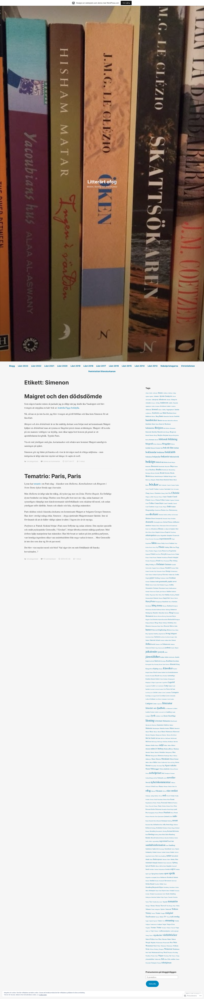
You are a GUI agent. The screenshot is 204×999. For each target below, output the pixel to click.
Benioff (147, 435)
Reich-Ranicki (157, 821)
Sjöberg (175, 862)
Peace (147, 806)
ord (164, 795)
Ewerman (156, 539)
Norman (172, 773)
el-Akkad (166, 529)
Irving (168, 633)
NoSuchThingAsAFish (151, 778)
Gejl (155, 571)
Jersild (153, 644)
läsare (166, 716)
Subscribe (152, 983)
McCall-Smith (150, 738)
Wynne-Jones (154, 956)
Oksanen (159, 791)
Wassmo (164, 939)
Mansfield (176, 728)
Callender (164, 485)
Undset (160, 921)
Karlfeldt (151, 661)
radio (175, 816)
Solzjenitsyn (162, 869)
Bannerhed (166, 416)
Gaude (147, 571)
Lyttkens (158, 716)
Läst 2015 (127, 366)
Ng (163, 765)
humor (149, 629)
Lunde (173, 712)
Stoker (161, 884)
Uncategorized (32, 461)
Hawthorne (148, 606)
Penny (160, 806)
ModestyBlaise (168, 749)
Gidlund (155, 574)
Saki (172, 841)
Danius (163, 510)
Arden (153, 406)
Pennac (155, 806)
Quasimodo (161, 816)
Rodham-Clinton (167, 828)
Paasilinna (160, 799)
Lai (156, 686)
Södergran (148, 897)
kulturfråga (171, 676)
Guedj (166, 588)
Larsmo (148, 689)
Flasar (147, 551)
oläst (168, 790)
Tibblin (177, 906)
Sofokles (152, 869)
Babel (165, 413)
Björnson (159, 444)
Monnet (152, 752)
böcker (153, 484)
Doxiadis (165, 518)
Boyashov (167, 466)
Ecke (147, 529)
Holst (175, 623)
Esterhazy (173, 532)
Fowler (173, 554)
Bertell (156, 439)
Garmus (173, 568)
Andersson (164, 402)
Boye (172, 466)
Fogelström (172, 551)
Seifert (153, 856)
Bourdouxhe (162, 466)
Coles (147, 503)
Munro (153, 759)
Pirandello (164, 809)
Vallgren (148, 924)
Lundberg (169, 712)
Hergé (171, 612)
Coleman (176, 500)
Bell (165, 428)
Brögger (171, 476)
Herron (160, 616)
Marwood (176, 731)
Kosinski (152, 676)
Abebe (150, 393)
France (147, 557)
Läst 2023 (23, 366)
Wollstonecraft (156, 952)
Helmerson (173, 609)
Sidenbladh (149, 863)
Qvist (170, 816)
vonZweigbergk (174, 931)
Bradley (159, 469)
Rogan (173, 828)
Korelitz (148, 676)
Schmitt (168, 852)
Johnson (172, 644)
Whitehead (163, 946)
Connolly (170, 503)
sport (166, 873)
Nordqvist (167, 773)
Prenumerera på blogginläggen (161, 972)
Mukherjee (148, 759)
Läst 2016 (114, 366)
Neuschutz (153, 765)
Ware (160, 939)
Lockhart (175, 708)
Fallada (159, 543)
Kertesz (168, 664)
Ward (156, 939)
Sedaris (172, 852)
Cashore (156, 489)
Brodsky (157, 473)
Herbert (167, 613)
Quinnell (166, 816)
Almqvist (174, 399)
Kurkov (158, 679)
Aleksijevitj (155, 399)
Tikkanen (148, 909)
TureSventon (150, 916)
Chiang (163, 493)
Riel (161, 824)
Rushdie (148, 838)
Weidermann (159, 942)
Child (166, 493)
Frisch (158, 560)
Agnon (147, 396)
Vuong (147, 935)
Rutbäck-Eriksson (159, 838)
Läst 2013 (152, 366)
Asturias (173, 406)
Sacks (147, 841)
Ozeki (155, 799)
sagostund (163, 841)
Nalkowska (164, 762)
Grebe (151, 585)
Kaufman (169, 661)
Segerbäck (148, 856)
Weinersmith (166, 942)
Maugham (152, 735)
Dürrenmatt (163, 525)
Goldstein (162, 578)
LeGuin (155, 692)
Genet (163, 571)
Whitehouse (170, 946)
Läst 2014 (140, 366)
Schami (154, 852)
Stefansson (163, 877)
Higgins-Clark (149, 619)
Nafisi (159, 762)
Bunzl (162, 480)
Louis (156, 712)
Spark (147, 874)
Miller (165, 745)
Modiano (176, 749)
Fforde (161, 546)
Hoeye (160, 623)
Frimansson (153, 561)
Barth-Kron (171, 420)
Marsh (159, 731)
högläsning (162, 630)
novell (165, 778)
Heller (163, 609)
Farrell (167, 543)
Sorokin (167, 869)
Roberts (176, 824)
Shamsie (165, 859)
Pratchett (167, 812)
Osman (172, 796)
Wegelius (153, 942)
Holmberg (170, 623)
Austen (176, 409)
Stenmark (161, 881)
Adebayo (170, 393)
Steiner (147, 881)
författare (160, 564)
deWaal (169, 514)
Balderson (148, 416)
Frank (151, 557)
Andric (170, 403)
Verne (159, 927)
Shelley (173, 859)
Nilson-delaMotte (165, 769)
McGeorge (154, 741)
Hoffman (165, 623)
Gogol (147, 578)
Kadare (162, 657)
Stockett (157, 884)
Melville (176, 741)
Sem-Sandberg (162, 856)
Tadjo (162, 897)
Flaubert (151, 551)
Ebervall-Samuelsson (171, 525)
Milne (169, 745)
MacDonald (174, 721)
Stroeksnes (172, 887)
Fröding (151, 564)
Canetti (169, 485)
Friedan (147, 561)
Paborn (165, 799)
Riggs (172, 824)
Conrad (175, 503)
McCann (157, 738)
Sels (156, 856)
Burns (171, 480)
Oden (173, 786)
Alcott (174, 396)
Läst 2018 (88, 366)
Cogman (172, 500)
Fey (157, 547)
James (147, 640)
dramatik (149, 521)
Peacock (151, 806)
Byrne (147, 485)
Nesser (148, 765)
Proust (176, 812)
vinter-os (148, 931)
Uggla (147, 921)
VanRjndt (159, 924)
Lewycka (172, 696)
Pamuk (172, 799)
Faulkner (171, 543)
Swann (152, 894)
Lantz (173, 686)
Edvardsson (154, 529)
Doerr (153, 518)
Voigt (152, 931)
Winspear (161, 949)
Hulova (172, 626)
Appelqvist (148, 406)
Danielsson (158, 510)
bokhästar (160, 452)
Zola (169, 959)
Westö (155, 946)
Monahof (148, 752)
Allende (168, 399)
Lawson (157, 689)
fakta (154, 542)
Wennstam (149, 945)
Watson (174, 939)
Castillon (161, 489)
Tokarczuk (168, 909)
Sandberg (172, 845)
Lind (168, 699)
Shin (176, 859)
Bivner (155, 444)
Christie (175, 492)
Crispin (156, 507)
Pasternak (164, 803)
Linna (154, 704)
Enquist (157, 532)
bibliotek (163, 439)
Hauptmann (159, 601)
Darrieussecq (173, 510)
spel (150, 874)
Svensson (177, 890)
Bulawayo (148, 480)
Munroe (158, 759)
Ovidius (147, 799)
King (178, 664)
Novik (148, 782)
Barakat (172, 416)
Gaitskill (173, 564)
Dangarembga (150, 510)
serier (168, 855)
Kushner (166, 679)
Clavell (174, 496)
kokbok (163, 672)
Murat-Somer (174, 759)
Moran (148, 755)
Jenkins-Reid (168, 640)
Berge (155, 435)
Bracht (147, 470)
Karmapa (163, 661)
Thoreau (157, 906)
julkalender (151, 651)
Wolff (150, 952)
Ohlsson (153, 791)
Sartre (173, 849)
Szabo (168, 894)
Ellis (147, 532)
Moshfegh (166, 755)
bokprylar (156, 456)
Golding (157, 578)
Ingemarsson (162, 633)
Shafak (147, 859)
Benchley (154, 432)
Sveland (172, 890)
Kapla (147, 661)
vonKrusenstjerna (164, 931)
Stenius (157, 881)
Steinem (175, 877)
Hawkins (174, 601)
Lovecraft (161, 712)
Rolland (177, 828)
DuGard (165, 522)
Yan (170, 956)
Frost (162, 561)
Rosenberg (153, 831)
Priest (172, 812)
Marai (151, 732)
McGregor (160, 741)
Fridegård (175, 557)
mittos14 (154, 748)
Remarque (164, 821)
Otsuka (176, 796)
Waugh (148, 942)
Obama (161, 786)
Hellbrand (159, 609)
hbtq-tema (157, 605)
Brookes (167, 473)
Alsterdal (148, 403)
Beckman (168, 424)
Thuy (174, 906)
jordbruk (168, 647)
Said (169, 841)
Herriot (155, 616)
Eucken (158, 535)
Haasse (164, 591)
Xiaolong (166, 956)
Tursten (157, 917)
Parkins (159, 803)
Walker (152, 939)
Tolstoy (148, 913)
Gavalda (151, 571)
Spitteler (161, 874)
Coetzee (167, 500)
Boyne (176, 466)
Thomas (152, 906)
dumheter (148, 526)
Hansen (160, 598)
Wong (161, 952)
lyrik (153, 715)
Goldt (167, 578)
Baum (157, 424)
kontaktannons (173, 672)
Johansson (166, 644)
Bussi (175, 480)
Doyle (169, 518)
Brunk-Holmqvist (159, 476)
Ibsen (173, 630)
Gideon (150, 574)
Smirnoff (174, 866)
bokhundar (151, 452)
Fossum (169, 554)
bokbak (176, 448)
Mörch (151, 762)
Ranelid (151, 821)
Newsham (159, 765)
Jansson (152, 640)
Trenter (158, 913)
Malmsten (149, 728)
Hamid (177, 595)
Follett (153, 554)
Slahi (164, 866)
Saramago (161, 849)
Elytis (153, 532)
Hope (158, 626)
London (148, 712)
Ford (156, 554)
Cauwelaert (167, 489)
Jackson (157, 637)
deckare (153, 514)
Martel (163, 732)
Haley (160, 595)
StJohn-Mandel (150, 884)
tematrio (38, 483)
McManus (170, 741)
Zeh (162, 959)
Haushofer (165, 601)
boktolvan (160, 462)
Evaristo (151, 539)
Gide (147, 574)
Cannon (173, 485)
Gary (177, 568)
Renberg (170, 821)
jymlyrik (161, 652)
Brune (152, 476)
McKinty (165, 741)
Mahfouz (166, 725)
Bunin (158, 480)
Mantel (147, 731)
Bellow (168, 428)
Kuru (161, 679)
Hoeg (156, 623)
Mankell (167, 728)
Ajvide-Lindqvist (165, 396)
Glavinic (165, 574)
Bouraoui (154, 466)
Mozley (175, 755)
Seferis (176, 852)
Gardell (168, 568)
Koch (155, 672)
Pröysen (148, 816)
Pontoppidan (151, 812)
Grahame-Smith (154, 581)
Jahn (176, 637)
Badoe (174, 413)
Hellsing (168, 609)
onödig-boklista (154, 796)
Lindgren (149, 703)
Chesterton (158, 493)
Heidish (154, 609)
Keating (156, 664)
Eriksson (162, 532)
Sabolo (176, 838)
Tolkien (175, 908)
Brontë (162, 473)
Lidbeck (148, 699)
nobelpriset (155, 773)
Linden (172, 699)
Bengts (167, 432)
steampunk (154, 877)
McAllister (174, 735)
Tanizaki (170, 897)
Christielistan (188, 366)
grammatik (163, 581)
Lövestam (158, 720)
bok (162, 448)
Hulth (175, 626)
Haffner (147, 595)
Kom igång (126, 3)
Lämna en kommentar (51, 461)
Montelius (162, 752)
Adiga (174, 393)
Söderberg (173, 894)
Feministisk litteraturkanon (102, 371)
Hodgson (177, 619)
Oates (156, 786)
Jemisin (162, 640)
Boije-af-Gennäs (155, 448)
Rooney (147, 831)
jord (163, 648)
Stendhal (152, 881)
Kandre (177, 657)
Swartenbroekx (158, 894)
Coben (162, 500)
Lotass (152, 712)
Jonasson (148, 648)
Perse (175, 806)
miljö (161, 745)
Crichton (151, 507)
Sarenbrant (168, 849)
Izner (152, 637)
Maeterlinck (160, 725)
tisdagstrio (157, 909)
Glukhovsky (171, 574)
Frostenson (166, 561)
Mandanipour (156, 728)
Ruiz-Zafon (165, 834)
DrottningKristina (158, 522)
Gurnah (147, 591)
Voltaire (156, 931)
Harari (172, 598)
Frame (177, 554)
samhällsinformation (155, 845)
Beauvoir (161, 424)
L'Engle (153, 682)
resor (175, 820)
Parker (155, 803)
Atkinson (148, 410)
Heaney (165, 606)
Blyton (173, 444)
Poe (147, 812)
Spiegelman (155, 874)
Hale (157, 595)
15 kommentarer (49, 559)
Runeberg (172, 834)
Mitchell (148, 749)
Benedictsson (161, 432)
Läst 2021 (49, 366)
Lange (170, 686)
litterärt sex (151, 708)
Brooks (172, 473)
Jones (153, 648)
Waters (169, 939)
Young (177, 956)
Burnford (166, 480)
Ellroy (150, 532)
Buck (175, 476)
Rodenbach (159, 828)
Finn (174, 547)
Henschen (161, 613)
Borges (173, 462)
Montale (157, 752)
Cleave (148, 500)
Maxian (169, 735)
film (171, 547)
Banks (161, 416)
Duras (157, 525)
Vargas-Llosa (171, 924)
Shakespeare (157, 859)
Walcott (148, 939)
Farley (163, 543)
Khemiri (173, 664)
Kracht (157, 676)
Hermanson (149, 616)
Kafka (166, 657)
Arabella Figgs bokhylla (68, 407)
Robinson (148, 828)
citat (151, 497)
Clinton (157, 500)
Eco (150, 529)
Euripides (169, 535)
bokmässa (149, 457)
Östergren (154, 963)
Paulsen (175, 803)
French (170, 557)
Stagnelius (148, 877)
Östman (159, 963)
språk (172, 873)
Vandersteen (153, 924)
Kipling (155, 668)
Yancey (174, 956)
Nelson (177, 762)
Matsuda (148, 735)
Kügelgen (148, 682)
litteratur (167, 703)
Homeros (148, 626)
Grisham (155, 588)
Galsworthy (148, 568)
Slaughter (169, 866)
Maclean (154, 725)
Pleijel (172, 809)
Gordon (147, 581)
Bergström (176, 435)
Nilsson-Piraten (174, 769)
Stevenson (167, 880)
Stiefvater (174, 881)
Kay (153, 664)
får (155, 564)
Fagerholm (148, 543)
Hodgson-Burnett (150, 623)
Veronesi (164, 928)
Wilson (152, 949)
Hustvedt (155, 630)
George (168, 571)
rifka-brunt (166, 824)
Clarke (164, 497)
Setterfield (175, 856)
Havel (170, 601)
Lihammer (164, 699)
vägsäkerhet (157, 935)
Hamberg (172, 595)
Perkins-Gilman (166, 806)
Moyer (171, 755)
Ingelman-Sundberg (153, 633)
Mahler (171, 725)
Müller (155, 762)
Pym (156, 816)
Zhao (165, 959)
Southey (178, 869)
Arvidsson (163, 406)
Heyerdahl (169, 616)
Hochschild (171, 619)
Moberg (161, 748)
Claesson (156, 497)
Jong (156, 648)
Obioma (166, 786)
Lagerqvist (148, 686)
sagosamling (156, 841)
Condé (165, 503)
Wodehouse (176, 949)
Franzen (159, 557)
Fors (159, 554)
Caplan (177, 485)
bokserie (165, 456)
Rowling (151, 834)
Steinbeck (170, 877)
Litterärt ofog (102, 181)
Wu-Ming (175, 952)
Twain (168, 917)
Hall (163, 595)
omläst (174, 790)
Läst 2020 (62, 366)
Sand (167, 845)
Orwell (168, 796)
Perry (171, 806)
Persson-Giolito (150, 809)
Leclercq (148, 692)
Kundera (148, 679)
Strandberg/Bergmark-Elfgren (154, 887)
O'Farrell (148, 786)
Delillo (165, 514)
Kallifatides (172, 657)
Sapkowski (155, 849)
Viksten (168, 928)
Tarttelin (175, 897)
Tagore (166, 897)
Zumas (177, 959)
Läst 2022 (36, 366)
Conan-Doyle (159, 503)
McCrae (163, 738)
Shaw (168, 859)
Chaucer (152, 493)
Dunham (154, 525)
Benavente (148, 432)
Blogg (12, 366)
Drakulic (173, 518)
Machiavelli (149, 725)
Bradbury (152, 470)
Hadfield (174, 591)
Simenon (160, 863)
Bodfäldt (148, 448)
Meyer (157, 745)
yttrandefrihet (150, 959)
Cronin (160, 507)
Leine (163, 692)
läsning (150, 720)
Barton (176, 420)
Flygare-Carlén (158, 551)
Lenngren (175, 692)
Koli (167, 672)
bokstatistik (174, 456)
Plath (168, 809)
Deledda (161, 514)
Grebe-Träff (156, 585)
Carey (147, 489)
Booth (169, 462)
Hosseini (166, 626)
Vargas (164, 924)
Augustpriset (170, 410)
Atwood (154, 409)
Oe (176, 786)
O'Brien (173, 782)
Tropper (163, 913)
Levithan (162, 696)
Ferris (150, 547)
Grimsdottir (149, 588)
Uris (163, 921)
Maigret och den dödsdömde (63, 396)
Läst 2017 (101, 366)
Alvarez (153, 403)
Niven (147, 773)
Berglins (160, 435)
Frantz (154, 557)
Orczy (160, 796)
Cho (169, 493)
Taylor (147, 902)
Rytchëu (167, 838)
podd (175, 809)
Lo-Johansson (168, 708)
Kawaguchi (148, 664)
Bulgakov (153, 480)
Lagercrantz (158, 682)
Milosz (173, 745)
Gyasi (157, 591)
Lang (166, 685)
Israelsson (148, 637)
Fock (167, 551)
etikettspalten (151, 535)
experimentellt (165, 538)
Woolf (166, 952)
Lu (165, 712)
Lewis (168, 696)
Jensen (174, 640)
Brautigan (148, 473)
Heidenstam (149, 609)
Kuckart (165, 676)
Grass (147, 585)
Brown (148, 476)
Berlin (147, 439)
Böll (160, 485)
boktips (150, 461)
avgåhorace (148, 413)
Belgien (159, 427)
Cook (147, 507)
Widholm (175, 946)
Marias (155, 731)
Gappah (154, 568)
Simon (164, 863)
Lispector (159, 703)
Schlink (163, 852)
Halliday (167, 595)
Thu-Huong (169, 906)
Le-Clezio (167, 689)
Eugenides (163, 535)
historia (155, 619)
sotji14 (172, 869)
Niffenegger (155, 768)
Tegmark (165, 902)
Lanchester (161, 686)
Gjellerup (159, 574)
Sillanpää (154, 863)
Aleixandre (148, 399)
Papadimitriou (149, 803)
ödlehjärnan (166, 962)
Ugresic (155, 921)
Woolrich (170, 952)
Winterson (168, 949)
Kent (164, 664)
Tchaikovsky (156, 902)
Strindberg (166, 887)
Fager (173, 539)
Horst (162, 626)
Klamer (161, 669)
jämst (166, 652)
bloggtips (166, 443)
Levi (158, 696)
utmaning (169, 920)
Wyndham (148, 956)
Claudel (169, 496)
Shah (151, 859)
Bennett (152, 435)
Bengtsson (173, 432)
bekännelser (150, 428)
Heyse (174, 616)
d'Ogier (165, 507)
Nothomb (160, 778)
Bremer (153, 473)
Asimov (168, 406)
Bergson (171, 435)
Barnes (160, 420)
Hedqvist (175, 606)
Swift (164, 894)
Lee (152, 692)
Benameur (172, 428)
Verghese (148, 928)
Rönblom (171, 838)
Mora (174, 752)
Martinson (169, 731)
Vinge (177, 928)
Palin (168, 799)
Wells (175, 942)
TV (165, 916)
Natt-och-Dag (171, 762)
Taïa (150, 902)
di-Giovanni (175, 514)
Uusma (177, 921)
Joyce (176, 648)
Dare (167, 510)
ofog (148, 790)
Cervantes (176, 489)
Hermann (176, 613)
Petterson (158, 809)
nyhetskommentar (161, 782)
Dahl (169, 506)
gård (161, 591)
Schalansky (149, 852)
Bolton (166, 462)
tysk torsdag (175, 916)
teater (160, 902)
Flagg (177, 547)
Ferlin (147, 547)
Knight (147, 672)
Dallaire (173, 507)
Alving (158, 403)
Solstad (156, 869)
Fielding (167, 547)
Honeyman (154, 626)
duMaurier (176, 522)
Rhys (152, 824)
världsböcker (170, 935)
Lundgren (148, 716)
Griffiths (171, 585)
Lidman (152, 699)
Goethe (177, 574)
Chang (147, 493)
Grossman (162, 588)
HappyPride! (166, 598)
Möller (147, 762)
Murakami (165, 758)
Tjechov (162, 909)
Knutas (151, 672)
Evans (147, 539)
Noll (163, 773)
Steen (158, 877)
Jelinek (158, 640)
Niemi (148, 769)
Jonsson (160, 648)
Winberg (156, 949)
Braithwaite (165, 470)
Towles (153, 913)
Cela (172, 489)
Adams (160, 392)
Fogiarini (148, 554)
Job (161, 644)
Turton (161, 917)
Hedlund (170, 606)
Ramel (147, 821)
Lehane (160, 692)
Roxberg (156, 834)
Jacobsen (162, 637)
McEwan (148, 742)
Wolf (147, 952)
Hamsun (155, 598)
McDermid (173, 738)
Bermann (151, 439)
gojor (152, 577)
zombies (173, 959)
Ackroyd (155, 393)
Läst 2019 (75, 366)
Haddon (169, 591)
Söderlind (153, 897)
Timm (152, 909)
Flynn (164, 551)
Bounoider (148, 466)
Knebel (175, 669)
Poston (156, 812)
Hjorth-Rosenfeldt (163, 619)
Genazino (159, 571)
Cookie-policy (43, 995)
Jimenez (158, 644)
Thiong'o (148, 906)
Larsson (152, 689)
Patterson (170, 803)
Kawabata (176, 661)
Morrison (161, 755)
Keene (160, 664)
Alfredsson (162, 399)
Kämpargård (171, 679)
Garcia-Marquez (160, 568)
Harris (176, 598)
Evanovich (176, 535)
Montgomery (169, 752)
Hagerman (152, 595)
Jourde (172, 648)
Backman (170, 413)
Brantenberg (172, 470)
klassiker (168, 668)
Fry (171, 560)
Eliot (177, 529)
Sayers (177, 849)
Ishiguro (174, 633)
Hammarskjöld (149, 598)
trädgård (169, 912)
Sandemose (149, 849)
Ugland (151, 921)
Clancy (160, 497)
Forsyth (164, 554)
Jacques (172, 637)
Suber (167, 890)
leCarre (172, 689)
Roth (147, 834)
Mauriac (164, 735)
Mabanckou (166, 721)
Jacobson (167, 637)
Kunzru (153, 679)
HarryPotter (151, 601)
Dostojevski (158, 518)
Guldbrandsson (172, 588)
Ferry (154, 547)
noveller (171, 777)
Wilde (148, 949)
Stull (160, 890)
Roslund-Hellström (173, 831)
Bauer (153, 424)
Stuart (157, 890)
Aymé (160, 413)
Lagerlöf (171, 682)
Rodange (153, 828)
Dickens (148, 518)
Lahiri (153, 686)
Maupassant (159, 735)
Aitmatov (156, 396)
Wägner (161, 955)
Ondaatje (148, 796)
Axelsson (155, 413)
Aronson (157, 406)
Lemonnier (168, 692)
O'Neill (153, 786)
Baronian (165, 420)
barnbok (176, 416)
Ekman (160, 528)
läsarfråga (172, 716)
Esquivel (167, 532)
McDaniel (167, 738)
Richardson (156, 824)
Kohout (159, 672)
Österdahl (148, 963)
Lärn (162, 716)
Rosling (165, 831)
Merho (153, 745)
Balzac (153, 416)
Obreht (170, 786)
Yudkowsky (158, 959)
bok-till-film (168, 447)
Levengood (154, 696)
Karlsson (158, 661)
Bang (157, 416)
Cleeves (153, 500)
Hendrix (155, 613)
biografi (149, 443)
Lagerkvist (165, 682)
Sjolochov (169, 863)
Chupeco (148, 497)
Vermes (153, 927)
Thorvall (163, 906)
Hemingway (149, 613)
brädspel (166, 476)
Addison (165, 393)
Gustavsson (152, 591)
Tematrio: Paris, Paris (52, 476)
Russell (153, 838)
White (158, 946)
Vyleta (151, 935)
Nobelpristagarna (169, 366)
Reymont (148, 824)
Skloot (157, 866)
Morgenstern (154, 755)
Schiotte (159, 852)
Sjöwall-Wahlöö (150, 866)
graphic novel (172, 581)
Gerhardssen (174, 571)
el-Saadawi (172, 529)
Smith (147, 869)
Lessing (148, 696)
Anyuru (175, 403)
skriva (161, 866)
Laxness (161, 689)
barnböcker (151, 420)
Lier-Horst (158, 699)
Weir (171, 942)
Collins (151, 503)
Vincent (173, 928)
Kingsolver (149, 669)
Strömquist (152, 890)
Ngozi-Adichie (170, 765)
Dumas (170, 522)
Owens (151, 799)
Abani (147, 393)
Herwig (164, 616)
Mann (172, 728)
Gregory (166, 585)
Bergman (165, 435)
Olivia (164, 791)
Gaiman (168, 564)
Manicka (162, 728)
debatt (147, 514)
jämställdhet (153, 656)
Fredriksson (165, 557)
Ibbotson (169, 630)
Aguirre (151, 396)
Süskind (158, 897)
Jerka (148, 643)
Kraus (161, 676)
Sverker (148, 894)
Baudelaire (148, 424)
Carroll (151, 489)
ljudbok (161, 708)
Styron (164, 890)
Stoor (165, 884)
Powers (161, 813)
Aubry (164, 409)
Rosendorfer (159, 831)
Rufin (160, 834)
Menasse (148, 745)
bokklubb (170, 452)
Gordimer (172, 578)
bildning (172, 439)
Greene (162, 585)
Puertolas (152, 816)
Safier (150, 841)
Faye (176, 543)
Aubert (160, 409)
